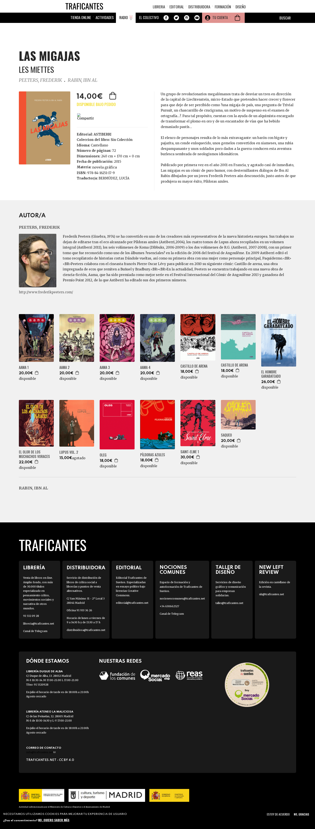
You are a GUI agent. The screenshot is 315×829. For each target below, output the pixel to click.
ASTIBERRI (102, 134)
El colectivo (149, 17)
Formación (223, 6)
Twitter (176, 18)
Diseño (241, 6)
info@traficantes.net (41, 752)
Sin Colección (121, 140)
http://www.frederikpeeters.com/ (46, 292)
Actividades (105, 17)
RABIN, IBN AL (82, 80)
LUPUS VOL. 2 (68, 452)
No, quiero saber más (53, 820)
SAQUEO (226, 435)
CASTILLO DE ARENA (193, 366)
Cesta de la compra (237, 18)
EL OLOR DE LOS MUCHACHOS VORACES (34, 454)
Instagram (187, 18)
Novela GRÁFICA (104, 167)
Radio (123, 17)
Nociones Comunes (173, 570)
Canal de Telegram (35, 631)
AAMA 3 (105, 367)
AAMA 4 (145, 367)
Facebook (166, 18)
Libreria (159, 6)
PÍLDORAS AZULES (152, 455)
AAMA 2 (64, 367)
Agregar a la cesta (113, 96)
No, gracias (301, 814)
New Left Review (271, 570)
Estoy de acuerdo (278, 814)
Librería (34, 567)
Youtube (197, 18)
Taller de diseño (228, 570)
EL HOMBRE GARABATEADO (271, 374)
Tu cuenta (220, 17)
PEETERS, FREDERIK (40, 80)
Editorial (177, 6)
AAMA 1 (24, 367)
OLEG (103, 455)
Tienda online (80, 17)
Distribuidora (199, 6)
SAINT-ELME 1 (189, 452)
